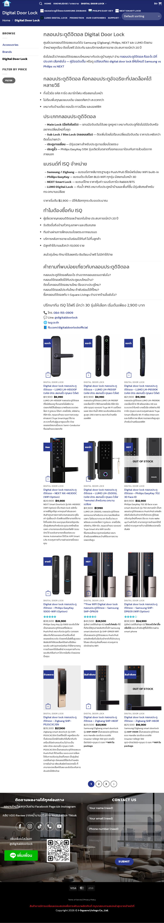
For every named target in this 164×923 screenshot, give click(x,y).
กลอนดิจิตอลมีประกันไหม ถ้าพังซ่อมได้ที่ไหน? (71, 289)
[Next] (114, 784)
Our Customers (96, 18)
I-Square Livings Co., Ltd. (93, 910)
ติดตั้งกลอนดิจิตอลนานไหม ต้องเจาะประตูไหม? (72, 284)
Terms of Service (75, 899)
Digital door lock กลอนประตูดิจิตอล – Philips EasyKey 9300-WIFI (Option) (60, 607)
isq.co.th (53, 322)
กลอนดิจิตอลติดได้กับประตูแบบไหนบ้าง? (68, 279)
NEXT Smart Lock (130, 11)
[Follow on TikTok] (39, 826)
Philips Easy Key (103, 11)
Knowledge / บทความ (66, 3)
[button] (158, 3)
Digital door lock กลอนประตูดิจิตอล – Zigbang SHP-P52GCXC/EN (60, 720)
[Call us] (49, 826)
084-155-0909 (63, 312)
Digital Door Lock (92, 3)
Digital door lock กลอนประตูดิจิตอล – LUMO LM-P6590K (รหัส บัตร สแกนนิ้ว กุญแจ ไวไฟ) (142, 389)
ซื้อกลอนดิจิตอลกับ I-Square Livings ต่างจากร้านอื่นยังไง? (80, 294)
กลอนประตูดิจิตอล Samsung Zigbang (65, 11)
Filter (8, 80)
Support (113, 18)
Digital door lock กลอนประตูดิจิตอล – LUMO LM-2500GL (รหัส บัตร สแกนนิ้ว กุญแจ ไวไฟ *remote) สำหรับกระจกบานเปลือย (101, 497)
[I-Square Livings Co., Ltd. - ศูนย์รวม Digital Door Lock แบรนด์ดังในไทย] (18, 3)
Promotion (77, 18)
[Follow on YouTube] (59, 826)
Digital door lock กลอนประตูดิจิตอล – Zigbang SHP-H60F (101, 719)
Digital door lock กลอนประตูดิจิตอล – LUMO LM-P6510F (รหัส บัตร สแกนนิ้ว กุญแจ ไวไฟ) (101, 389)
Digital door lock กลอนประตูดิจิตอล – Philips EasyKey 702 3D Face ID (142, 493)
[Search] (40, 3)
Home (47, 3)
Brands (7, 51)
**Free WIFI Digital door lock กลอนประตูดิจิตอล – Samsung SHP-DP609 (101, 607)
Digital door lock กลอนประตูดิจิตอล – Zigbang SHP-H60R (141, 719)
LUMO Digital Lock (55, 18)
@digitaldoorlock (66, 317)
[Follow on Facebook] (20, 826)
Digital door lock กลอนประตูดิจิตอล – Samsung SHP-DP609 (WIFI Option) (140, 607)
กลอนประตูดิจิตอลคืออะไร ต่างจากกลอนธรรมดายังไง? (77, 275)
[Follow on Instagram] (29, 826)
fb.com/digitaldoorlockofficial (68, 327)
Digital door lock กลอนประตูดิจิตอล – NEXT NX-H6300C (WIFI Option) (60, 493)
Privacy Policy (90, 899)
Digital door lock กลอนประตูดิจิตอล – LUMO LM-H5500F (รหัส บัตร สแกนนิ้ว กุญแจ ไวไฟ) (61, 389)
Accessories (10, 44)
